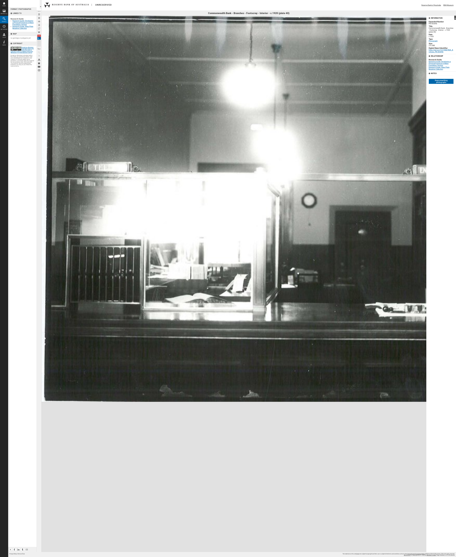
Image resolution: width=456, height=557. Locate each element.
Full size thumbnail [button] (39, 14)
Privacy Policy (13, 554)
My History (4, 29)
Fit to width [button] (39, 21)
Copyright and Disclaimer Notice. (416, 554)
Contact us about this (39, 67)
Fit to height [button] (39, 25)
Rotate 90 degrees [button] (39, 28)
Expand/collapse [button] (455, 18)
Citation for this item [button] (39, 70)
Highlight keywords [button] (39, 56)
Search (4, 21)
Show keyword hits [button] (39, 52)
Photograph (433, 41)
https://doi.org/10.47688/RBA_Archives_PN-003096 (441, 51)
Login (4, 37)
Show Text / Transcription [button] (39, 49)
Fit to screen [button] (39, 18)
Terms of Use (21, 554)
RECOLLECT (407, 555)
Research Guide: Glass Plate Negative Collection (22, 27)
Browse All (4, 13)
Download (39, 59)
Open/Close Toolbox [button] (40, 4)
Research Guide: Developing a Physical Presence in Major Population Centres (23, 23)
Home (4, 6)
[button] (39, 38)
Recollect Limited (431, 555)
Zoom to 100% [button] (39, 32)
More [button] (4, 45)
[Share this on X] (10, 548)
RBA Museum (448, 5)
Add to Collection (39, 63)
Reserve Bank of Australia (431, 5)
